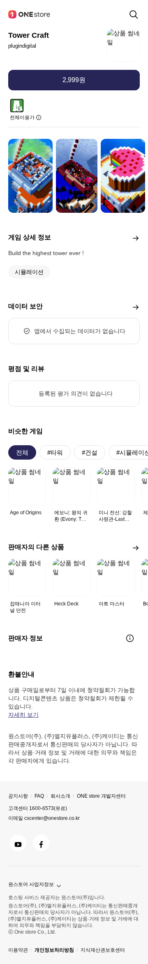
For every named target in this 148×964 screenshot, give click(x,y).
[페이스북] (41, 843)
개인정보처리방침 (54, 950)
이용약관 (18, 950)
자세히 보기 (23, 714)
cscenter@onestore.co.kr (52, 818)
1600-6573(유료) (48, 808)
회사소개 (60, 796)
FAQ (39, 796)
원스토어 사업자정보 (31, 884)
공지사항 (18, 796)
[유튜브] (18, 843)
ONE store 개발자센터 (101, 796)
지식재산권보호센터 (103, 950)
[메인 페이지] (29, 14)
